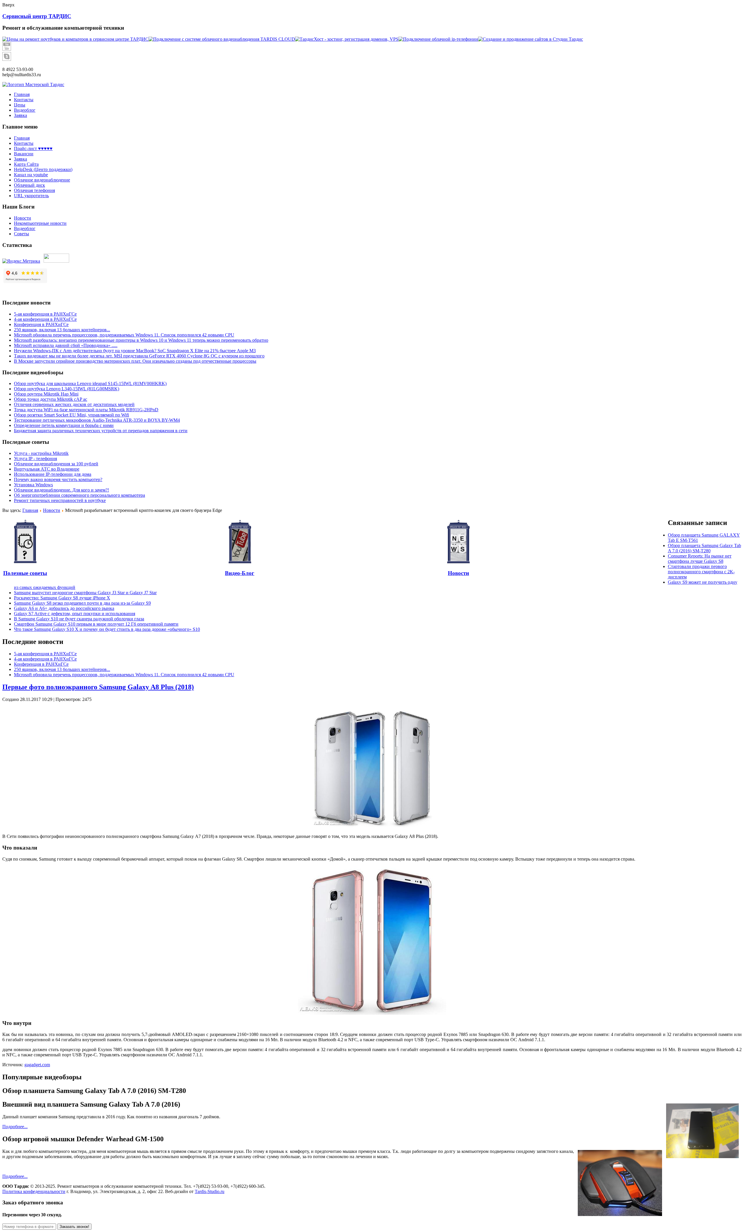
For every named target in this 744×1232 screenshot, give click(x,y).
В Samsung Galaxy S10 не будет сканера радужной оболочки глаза (79, 618)
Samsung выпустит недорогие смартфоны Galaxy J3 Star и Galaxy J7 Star (85, 592)
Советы (21, 233)
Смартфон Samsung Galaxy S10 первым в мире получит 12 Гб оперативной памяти (96, 624)
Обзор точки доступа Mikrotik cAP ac (50, 399)
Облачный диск (29, 185)
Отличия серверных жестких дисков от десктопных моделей (74, 404)
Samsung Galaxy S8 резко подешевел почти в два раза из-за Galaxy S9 (82, 603)
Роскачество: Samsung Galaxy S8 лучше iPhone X (62, 597)
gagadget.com (37, 1064)
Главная (22, 138)
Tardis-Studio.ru (209, 1191)
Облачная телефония (34, 190)
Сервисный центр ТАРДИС (36, 16)
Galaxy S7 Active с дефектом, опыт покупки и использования (74, 613)
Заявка (20, 158)
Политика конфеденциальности (33, 1191)
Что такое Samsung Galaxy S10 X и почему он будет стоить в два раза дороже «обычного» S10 (107, 629)
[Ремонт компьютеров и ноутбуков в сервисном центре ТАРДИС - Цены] (75, 39)
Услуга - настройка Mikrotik (41, 453)
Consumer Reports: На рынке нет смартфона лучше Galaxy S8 (700, 558)
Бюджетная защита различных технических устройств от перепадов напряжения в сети (100, 430)
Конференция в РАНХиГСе (41, 324)
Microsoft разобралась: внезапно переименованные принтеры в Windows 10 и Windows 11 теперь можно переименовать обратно (141, 340)
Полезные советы (25, 573)
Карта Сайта (26, 164)
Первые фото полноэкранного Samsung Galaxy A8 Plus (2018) (98, 687)
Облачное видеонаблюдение (42, 179)
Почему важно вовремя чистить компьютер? (58, 479)
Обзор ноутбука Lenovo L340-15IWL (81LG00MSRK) (66, 388)
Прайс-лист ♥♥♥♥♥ (33, 148)
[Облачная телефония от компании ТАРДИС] (438, 39)
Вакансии (23, 153)
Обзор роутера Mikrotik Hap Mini (46, 393)
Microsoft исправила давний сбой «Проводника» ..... (65, 345)
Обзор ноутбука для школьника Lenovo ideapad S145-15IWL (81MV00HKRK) (90, 383)
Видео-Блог (239, 573)
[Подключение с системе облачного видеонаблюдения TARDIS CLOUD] (222, 39)
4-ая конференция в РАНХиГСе (45, 319)
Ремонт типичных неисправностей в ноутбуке (60, 500)
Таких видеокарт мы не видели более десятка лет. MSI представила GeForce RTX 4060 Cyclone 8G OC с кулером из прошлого (139, 355)
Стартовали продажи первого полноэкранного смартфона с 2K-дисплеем (701, 571)
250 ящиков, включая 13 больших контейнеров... (62, 329)
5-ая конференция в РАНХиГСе (45, 313)
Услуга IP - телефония (35, 458)
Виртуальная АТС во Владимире (46, 469)
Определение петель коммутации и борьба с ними (64, 425)
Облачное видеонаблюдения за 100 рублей (56, 463)
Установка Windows (33, 484)
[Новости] (458, 542)
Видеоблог (24, 228)
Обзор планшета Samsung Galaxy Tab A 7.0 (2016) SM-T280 (704, 548)
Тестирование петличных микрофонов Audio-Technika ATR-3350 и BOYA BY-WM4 (97, 420)
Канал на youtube (31, 174)
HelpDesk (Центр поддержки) (43, 169)
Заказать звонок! (74, 1226)
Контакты (23, 143)
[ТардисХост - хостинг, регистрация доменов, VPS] (346, 39)
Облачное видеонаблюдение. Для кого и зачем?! (61, 489)
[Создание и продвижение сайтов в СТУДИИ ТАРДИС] (530, 39)
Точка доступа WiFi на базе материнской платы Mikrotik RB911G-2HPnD (86, 409)
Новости (22, 218)
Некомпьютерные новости (40, 223)
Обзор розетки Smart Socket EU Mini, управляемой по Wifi (71, 414)
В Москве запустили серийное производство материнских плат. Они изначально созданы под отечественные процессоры (135, 361)
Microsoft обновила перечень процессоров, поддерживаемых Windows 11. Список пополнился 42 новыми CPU (124, 334)
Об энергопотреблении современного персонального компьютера (79, 495)
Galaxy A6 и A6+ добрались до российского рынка (64, 608)
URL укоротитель (31, 195)
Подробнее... (15, 1126)
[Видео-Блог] (239, 542)
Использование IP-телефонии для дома (52, 474)
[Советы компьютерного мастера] (25, 542)
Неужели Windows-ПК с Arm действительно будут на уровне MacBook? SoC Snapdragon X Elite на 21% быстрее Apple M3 (135, 350)
